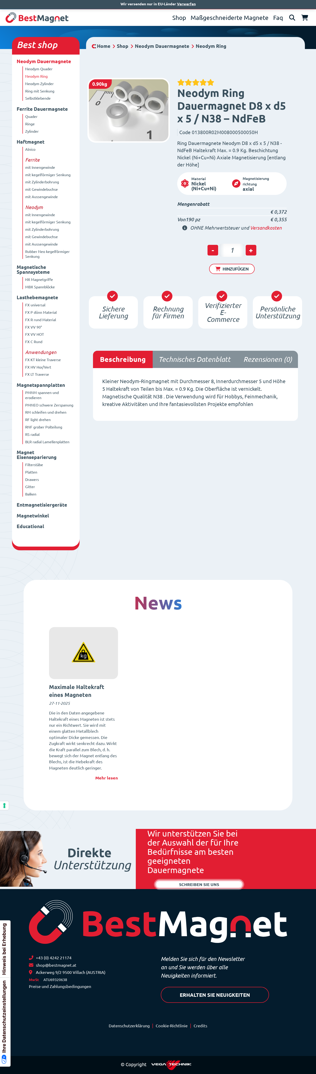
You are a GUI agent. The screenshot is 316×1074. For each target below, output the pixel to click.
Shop (179, 17)
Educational (30, 526)
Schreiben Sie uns (199, 884)
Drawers (32, 479)
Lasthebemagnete (37, 297)
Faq (278, 17)
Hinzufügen (235, 268)
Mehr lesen (106, 777)
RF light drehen (38, 420)
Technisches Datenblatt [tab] (194, 359)
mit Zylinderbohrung (42, 182)
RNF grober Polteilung (43, 427)
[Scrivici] (31, 965)
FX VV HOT (34, 334)
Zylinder (32, 131)
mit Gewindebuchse (41, 189)
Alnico (30, 149)
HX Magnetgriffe (39, 279)
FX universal (35, 305)
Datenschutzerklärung (129, 1026)
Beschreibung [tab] (123, 359)
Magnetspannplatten (41, 385)
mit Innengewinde (40, 167)
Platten (31, 472)
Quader (31, 116)
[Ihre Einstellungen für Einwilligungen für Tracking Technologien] (4, 805)
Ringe (30, 124)
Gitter (30, 487)
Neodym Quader (39, 69)
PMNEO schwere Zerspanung (49, 405)
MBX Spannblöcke (40, 287)
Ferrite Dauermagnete (42, 109)
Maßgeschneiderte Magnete (230, 17)
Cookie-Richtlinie (172, 1026)
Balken (30, 494)
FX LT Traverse (37, 374)
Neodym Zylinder (39, 84)
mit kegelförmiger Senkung (48, 175)
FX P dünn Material (41, 312)
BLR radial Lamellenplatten (47, 442)
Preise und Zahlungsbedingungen (60, 986)
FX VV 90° (33, 327)
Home (103, 46)
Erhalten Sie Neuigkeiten (215, 995)
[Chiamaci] (31, 958)
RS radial (32, 434)
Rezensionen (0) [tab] (267, 359)
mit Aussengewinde (41, 197)
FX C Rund (33, 342)
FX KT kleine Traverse (43, 360)
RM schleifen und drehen (45, 412)
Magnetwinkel (33, 515)
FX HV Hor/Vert (38, 367)
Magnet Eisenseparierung (36, 455)
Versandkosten (266, 228)
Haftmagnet (30, 142)
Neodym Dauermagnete (44, 61)
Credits (200, 1026)
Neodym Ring (36, 76)
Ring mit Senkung (39, 91)
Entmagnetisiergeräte (42, 505)
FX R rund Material (40, 320)
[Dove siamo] (30, 972)
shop (47, 45)
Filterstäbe (34, 465)
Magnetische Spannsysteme (33, 270)
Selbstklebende (38, 98)
